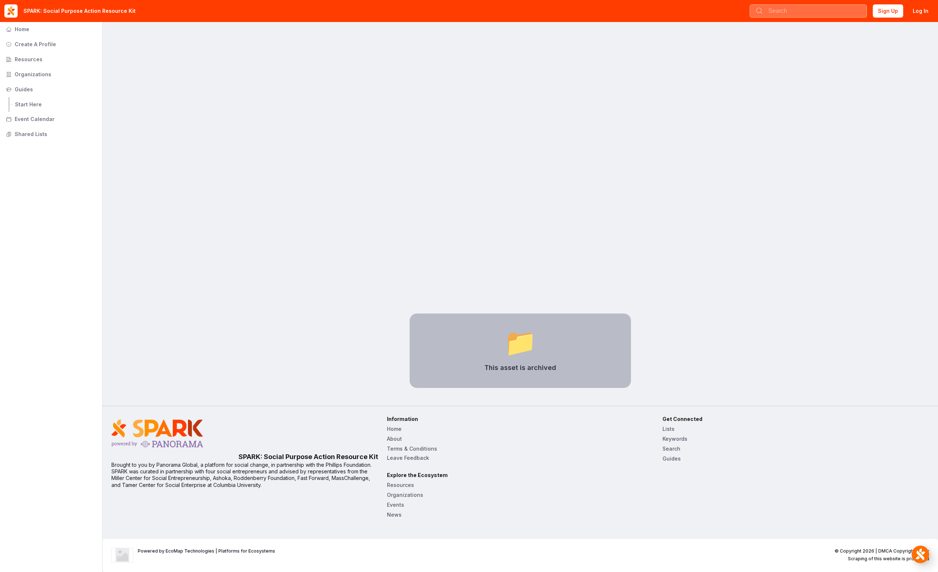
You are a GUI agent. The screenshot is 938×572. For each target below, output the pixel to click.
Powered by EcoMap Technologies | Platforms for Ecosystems (206, 551)
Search (671, 448)
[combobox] (808, 11)
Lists (668, 429)
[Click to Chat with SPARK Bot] (920, 554)
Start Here (28, 104)
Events (395, 505)
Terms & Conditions (412, 448)
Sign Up (888, 11)
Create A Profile (30, 44)
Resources (23, 59)
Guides (18, 89)
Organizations (27, 74)
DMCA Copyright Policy (903, 551)
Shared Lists (25, 134)
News (394, 514)
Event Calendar (29, 119)
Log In (920, 11)
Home (16, 29)
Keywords (674, 439)
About (394, 439)
